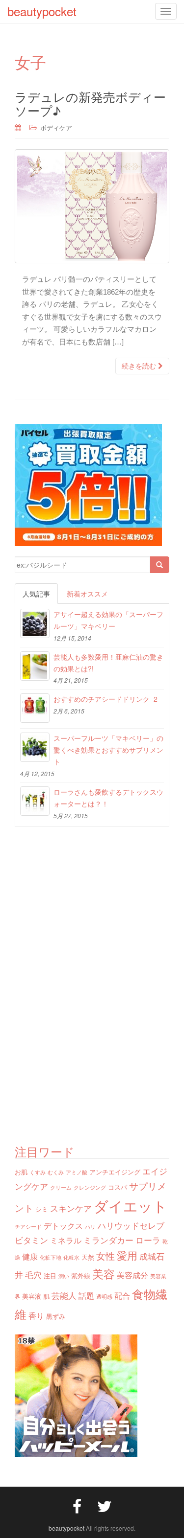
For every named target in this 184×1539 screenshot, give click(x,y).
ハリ (90, 1226)
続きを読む (140, 366)
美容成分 (132, 1274)
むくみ (56, 1172)
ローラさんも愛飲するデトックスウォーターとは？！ (108, 797)
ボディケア (56, 127)
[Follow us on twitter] (104, 1505)
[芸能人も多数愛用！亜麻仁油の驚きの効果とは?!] (35, 666)
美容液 (31, 1296)
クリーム (61, 1187)
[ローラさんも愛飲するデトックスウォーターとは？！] (35, 801)
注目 (50, 1275)
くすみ (37, 1172)
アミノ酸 (76, 1172)
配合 (122, 1295)
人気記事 (36, 593)
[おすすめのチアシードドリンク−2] (35, 708)
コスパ (117, 1187)
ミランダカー (108, 1240)
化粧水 (71, 1257)
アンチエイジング (114, 1171)
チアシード (28, 1226)
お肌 (21, 1171)
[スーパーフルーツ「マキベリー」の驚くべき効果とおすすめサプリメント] (35, 747)
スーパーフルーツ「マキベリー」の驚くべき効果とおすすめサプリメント (108, 749)
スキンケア (71, 1208)
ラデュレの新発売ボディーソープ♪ (90, 103)
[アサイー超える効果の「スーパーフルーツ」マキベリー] (35, 623)
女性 (105, 1255)
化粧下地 (50, 1257)
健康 (30, 1256)
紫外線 (80, 1275)
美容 (103, 1273)
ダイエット (130, 1205)
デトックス (63, 1225)
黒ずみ (55, 1316)
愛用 (127, 1255)
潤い (63, 1276)
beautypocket (66, 1528)
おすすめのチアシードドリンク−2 (105, 699)
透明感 (104, 1296)
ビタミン (31, 1240)
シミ (41, 1209)
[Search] (159, 564)
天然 (87, 1257)
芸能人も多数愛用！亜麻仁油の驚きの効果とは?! (108, 662)
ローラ (147, 1240)
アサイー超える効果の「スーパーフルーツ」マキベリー (108, 620)
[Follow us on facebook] (77, 1505)
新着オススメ (87, 593)
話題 (86, 1295)
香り (36, 1315)
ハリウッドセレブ (131, 1225)
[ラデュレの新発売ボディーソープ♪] (92, 206)
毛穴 (33, 1274)
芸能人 (64, 1295)
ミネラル (65, 1240)
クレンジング (90, 1187)
